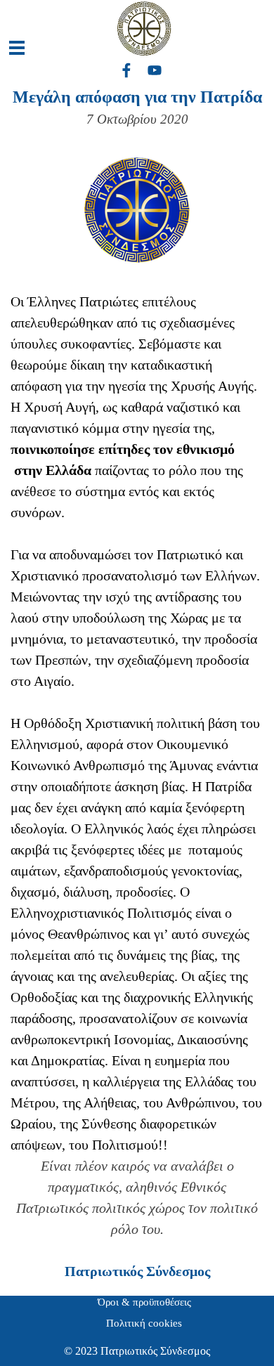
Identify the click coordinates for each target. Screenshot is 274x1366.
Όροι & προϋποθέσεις (144, 1302)
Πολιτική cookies (144, 1323)
